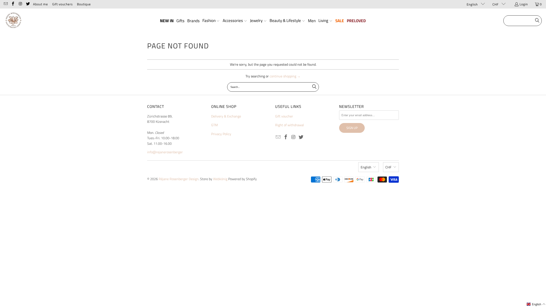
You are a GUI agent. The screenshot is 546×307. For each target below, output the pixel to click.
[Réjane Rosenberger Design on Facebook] (13, 4)
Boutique (84, 4)
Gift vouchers (62, 4)
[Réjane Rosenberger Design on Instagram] (20, 4)
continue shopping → (285, 76)
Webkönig (220, 178)
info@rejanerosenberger (165, 152)
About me (40, 4)
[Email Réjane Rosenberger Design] (5, 4)
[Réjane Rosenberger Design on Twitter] (27, 4)
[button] (211, 21)
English (473, 4)
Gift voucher (284, 116)
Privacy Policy (221, 133)
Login (524, 4)
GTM (214, 124)
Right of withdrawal (289, 124)
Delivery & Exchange (226, 116)
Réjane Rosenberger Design (179, 178)
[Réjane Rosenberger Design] (13, 21)
